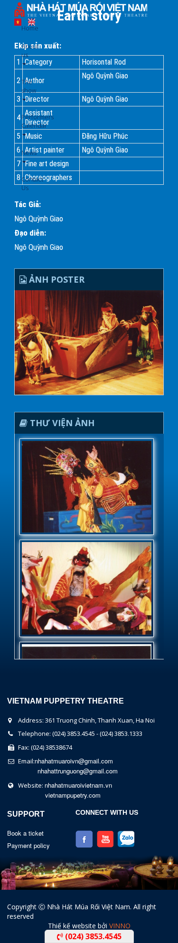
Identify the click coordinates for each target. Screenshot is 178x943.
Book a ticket (25, 833)
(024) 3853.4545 (92, 936)
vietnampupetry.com (73, 795)
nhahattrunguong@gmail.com (77, 770)
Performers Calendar (24, 121)
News (24, 152)
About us (24, 50)
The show (24, 86)
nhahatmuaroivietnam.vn (78, 785)
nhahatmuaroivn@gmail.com (74, 760)
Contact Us (24, 183)
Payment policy (28, 845)
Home (24, 28)
